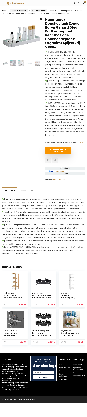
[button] (41, 19)
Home (4, 10)
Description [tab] (9, 190)
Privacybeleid (78, 364)
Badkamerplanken (39, 10)
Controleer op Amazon (58, 150)
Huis (60, 364)
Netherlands (60, 171)
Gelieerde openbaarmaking (79, 374)
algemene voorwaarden (78, 369)
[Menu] (2, 3)
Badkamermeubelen (19, 10)
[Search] (74, 3)
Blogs (61, 371)
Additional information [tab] (29, 190)
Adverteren (63, 379)
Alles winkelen (64, 368)
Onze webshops (63, 375)
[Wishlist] (79, 3)
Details (81, 142)
